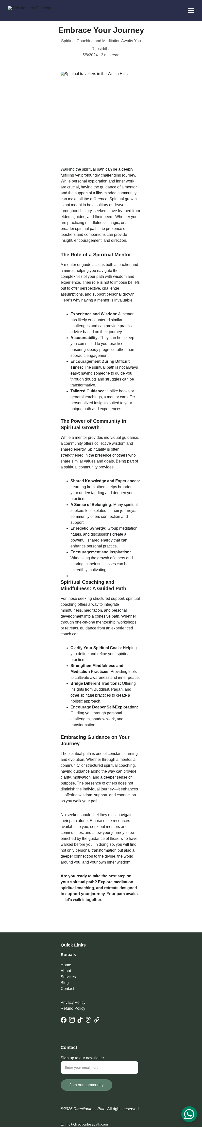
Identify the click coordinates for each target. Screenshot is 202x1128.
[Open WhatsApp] (189, 1114)
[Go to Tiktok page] (80, 1020)
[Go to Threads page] (88, 1020)
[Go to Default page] (97, 1020)
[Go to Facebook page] (64, 1020)
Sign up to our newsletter (82, 1058)
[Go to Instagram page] (72, 1020)
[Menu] (191, 10)
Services (68, 977)
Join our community (86, 1085)
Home (66, 965)
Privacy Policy (73, 1002)
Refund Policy (73, 1008)
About (66, 971)
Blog (65, 983)
